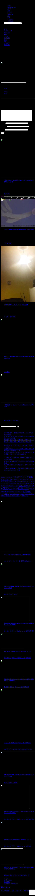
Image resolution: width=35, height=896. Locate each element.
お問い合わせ (8, 880)
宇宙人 (31, 488)
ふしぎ (6, 36)
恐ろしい (7, 32)
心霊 (20, 491)
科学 (22, 494)
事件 (28, 485)
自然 (31, 494)
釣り (9, 495)
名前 (3, 123)
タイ (30, 481)
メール (3, 126)
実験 (2, 491)
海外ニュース (8, 31)
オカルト (7, 43)
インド (29, 479)
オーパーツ (12, 481)
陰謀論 (19, 495)
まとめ (15, 477)
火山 (11, 494)
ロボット (16, 485)
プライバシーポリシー (11, 883)
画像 (19, 494)
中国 (22, 485)
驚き (5, 29)
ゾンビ (26, 481)
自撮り (27, 494)
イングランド (22, 479)
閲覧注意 (14, 495)
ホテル (17, 483)
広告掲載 (7, 882)
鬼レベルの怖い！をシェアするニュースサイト (15, 890)
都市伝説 (7, 45)
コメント (4, 109)
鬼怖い (25, 495)
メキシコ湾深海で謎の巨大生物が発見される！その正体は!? (19, 229)
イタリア (14, 479)
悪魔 (6, 494)
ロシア (9, 485)
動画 (23, 488)
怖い (5, 39)
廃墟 (14, 491)
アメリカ (26, 477)
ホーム (6, 878)
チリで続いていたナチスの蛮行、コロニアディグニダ (17, 651)
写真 (7, 488)
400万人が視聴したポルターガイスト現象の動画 (16, 304)
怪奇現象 (7, 38)
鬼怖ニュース (5, 887)
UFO (5, 41)
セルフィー (19, 481)
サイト (3, 129)
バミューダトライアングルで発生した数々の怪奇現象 (17, 554)
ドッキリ (8, 483)
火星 (15, 494)
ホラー (23, 483)
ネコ (12, 483)
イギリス (6, 479)
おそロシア (7, 477)
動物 (5, 34)
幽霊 (8, 491)
